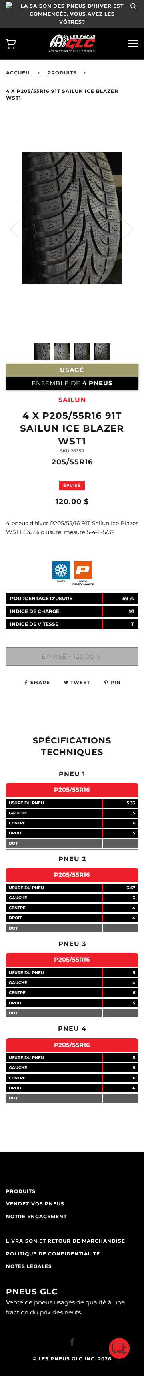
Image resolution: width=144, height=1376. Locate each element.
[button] (119, 1350)
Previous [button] (19, 228)
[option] (72, 261)
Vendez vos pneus (35, 1204)
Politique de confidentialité (53, 1254)
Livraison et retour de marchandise (65, 1241)
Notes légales (29, 1266)
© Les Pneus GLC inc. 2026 (72, 1359)
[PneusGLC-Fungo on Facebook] (72, 1343)
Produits (62, 73)
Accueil (18, 73)
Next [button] (123, 228)
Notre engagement (36, 1216)
